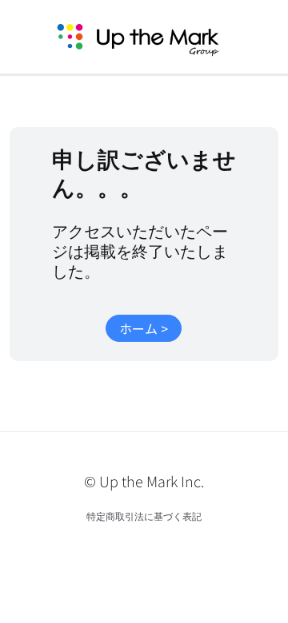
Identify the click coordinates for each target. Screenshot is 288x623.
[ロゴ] (157, 37)
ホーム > (143, 328)
